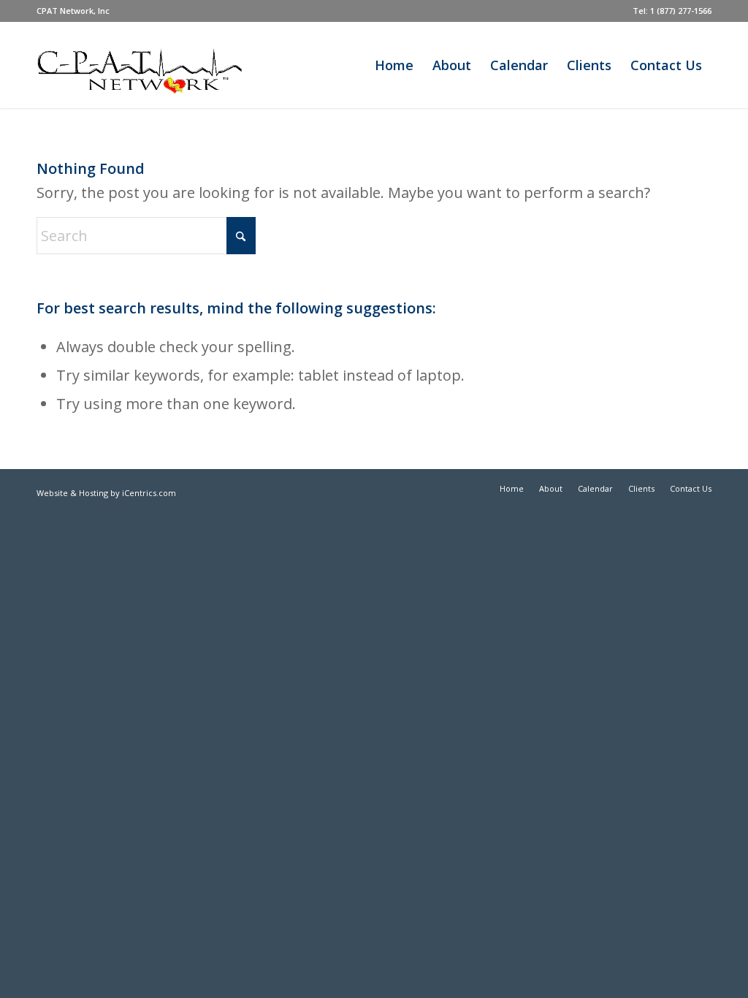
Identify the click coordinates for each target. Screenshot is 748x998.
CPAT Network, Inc (73, 10)
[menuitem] (73, 11)
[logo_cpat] (163, 65)
